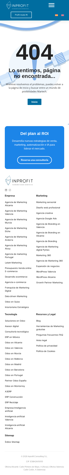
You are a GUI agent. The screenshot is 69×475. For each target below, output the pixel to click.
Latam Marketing (13, 262)
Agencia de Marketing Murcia (16, 221)
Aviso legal (41, 340)
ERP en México (12, 337)
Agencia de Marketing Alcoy (16, 247)
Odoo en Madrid (13, 364)
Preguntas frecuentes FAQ (49, 335)
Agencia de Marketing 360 (49, 260)
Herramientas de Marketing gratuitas (50, 328)
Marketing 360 (43, 255)
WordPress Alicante (46, 277)
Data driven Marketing (16, 296)
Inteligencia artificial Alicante (15, 427)
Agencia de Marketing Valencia (16, 212)
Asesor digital (12, 326)
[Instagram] (10, 190)
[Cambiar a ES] (56, 15)
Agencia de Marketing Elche (16, 230)
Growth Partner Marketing (49, 282)
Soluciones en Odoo (15, 320)
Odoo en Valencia (13, 348)
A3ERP (8, 391)
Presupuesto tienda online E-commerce (18, 270)
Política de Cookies (45, 351)
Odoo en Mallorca (14, 359)
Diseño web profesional (48, 207)
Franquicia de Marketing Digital (17, 289)
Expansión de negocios (48, 266)
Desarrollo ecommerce (16, 276)
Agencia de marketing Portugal (16, 255)
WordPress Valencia (46, 271)
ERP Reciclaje (11, 402)
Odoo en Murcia (13, 353)
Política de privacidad (46, 345)
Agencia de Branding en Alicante (48, 234)
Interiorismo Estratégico (17, 307)
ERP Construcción (14, 397)
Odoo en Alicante (13, 342)
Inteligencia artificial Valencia (15, 418)
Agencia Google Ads (46, 218)
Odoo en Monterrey (15, 386)
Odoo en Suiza (12, 301)
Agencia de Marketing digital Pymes (47, 248)
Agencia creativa (44, 213)
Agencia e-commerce (15, 282)
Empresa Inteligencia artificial (15, 409)
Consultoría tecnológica (17, 331)
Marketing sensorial (46, 202)
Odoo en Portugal (14, 375)
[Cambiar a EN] (63, 15)
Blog (38, 320)
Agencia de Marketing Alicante (16, 204)
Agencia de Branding (46, 241)
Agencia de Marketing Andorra (16, 238)
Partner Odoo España (15, 380)
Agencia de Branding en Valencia (48, 225)
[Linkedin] (6, 190)
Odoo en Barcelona (14, 369)
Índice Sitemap (12, 442)
